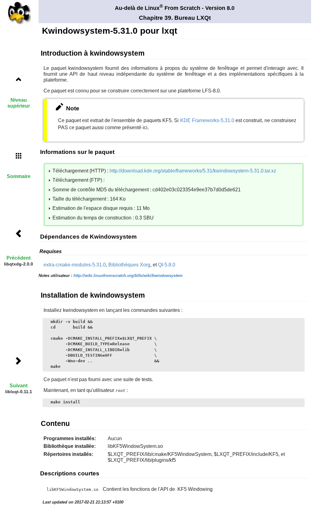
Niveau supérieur (18, 102)
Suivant (18, 385)
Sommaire (19, 176)
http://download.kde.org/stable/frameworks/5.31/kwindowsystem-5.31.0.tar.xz (193, 170)
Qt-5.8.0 (166, 264)
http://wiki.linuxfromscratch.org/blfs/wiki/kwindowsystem (128, 275)
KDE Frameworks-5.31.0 (207, 120)
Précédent (18, 258)
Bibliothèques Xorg (129, 264)
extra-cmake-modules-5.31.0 (75, 264)
